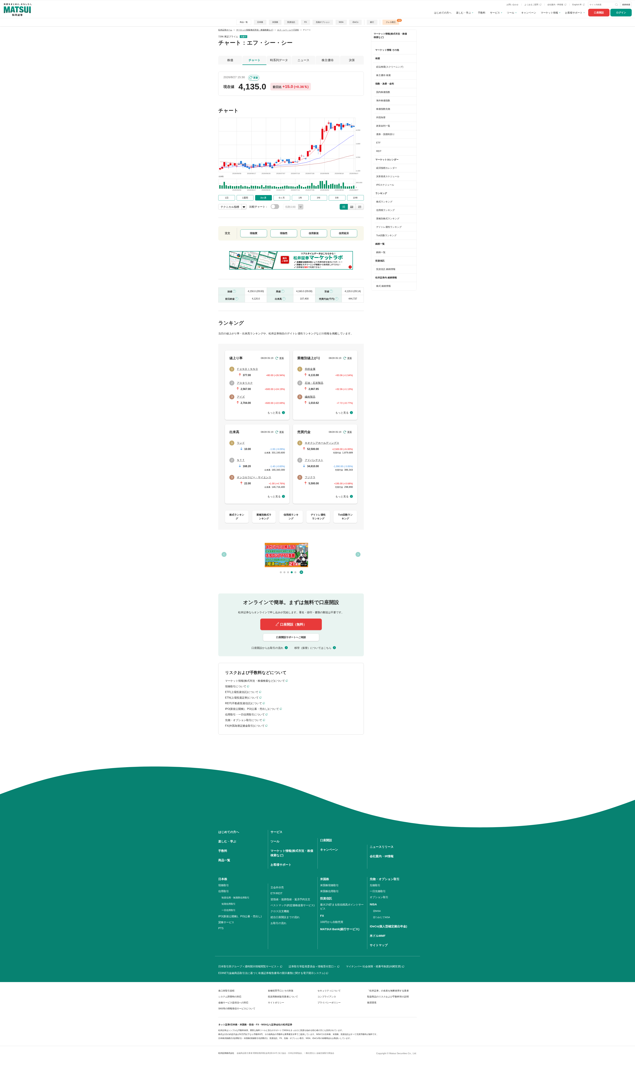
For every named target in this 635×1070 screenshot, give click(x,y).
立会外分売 (277, 887)
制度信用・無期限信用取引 (235, 897)
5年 (337, 197)
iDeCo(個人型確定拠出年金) (388, 926)
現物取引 (223, 885)
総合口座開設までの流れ (285, 917)
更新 (255, 77)
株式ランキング (384, 201)
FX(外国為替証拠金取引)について (245, 725)
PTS (221, 928)
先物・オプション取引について (243, 720)
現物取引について (235, 686)
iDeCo (355, 22)
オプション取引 (379, 897)
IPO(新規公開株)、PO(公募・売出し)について (252, 708)
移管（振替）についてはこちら (312, 647)
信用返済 (344, 233)
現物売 (283, 233)
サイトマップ (379, 945)
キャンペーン (528, 12)
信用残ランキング (385, 210)
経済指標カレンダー (386, 168)
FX (305, 22)
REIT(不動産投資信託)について (243, 703)
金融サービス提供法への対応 (233, 1002)
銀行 (372, 22)
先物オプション (323, 22)
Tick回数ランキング (386, 235)
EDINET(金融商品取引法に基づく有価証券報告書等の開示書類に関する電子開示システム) (271, 973)
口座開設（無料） (293, 624)
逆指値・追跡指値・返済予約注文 (290, 899)
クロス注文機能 (280, 911)
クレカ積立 (391, 22)
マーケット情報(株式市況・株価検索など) (390, 35)
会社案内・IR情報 (555, 4)
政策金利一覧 (383, 125)
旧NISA (377, 911)
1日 (227, 197)
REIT (378, 151)
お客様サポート (573, 12)
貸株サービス (226, 922)
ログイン (621, 12)
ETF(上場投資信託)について (241, 692)
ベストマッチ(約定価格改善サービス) (293, 905)
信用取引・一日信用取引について (245, 714)
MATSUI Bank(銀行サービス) (339, 929)
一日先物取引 (378, 891)
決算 (352, 60)
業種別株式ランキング (387, 218)
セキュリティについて (329, 990)
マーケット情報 (549, 12)
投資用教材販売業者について (283, 996)
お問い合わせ (512, 4)
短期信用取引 (228, 904)
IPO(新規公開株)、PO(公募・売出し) (240, 916)
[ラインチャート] (360, 207)
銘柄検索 (626, 4)
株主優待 (328, 60)
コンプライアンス (327, 996)
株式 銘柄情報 (383, 286)
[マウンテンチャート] (352, 207)
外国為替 (380, 117)
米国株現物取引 (329, 885)
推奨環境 (371, 1002)
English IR (577, 4)
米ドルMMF (377, 935)
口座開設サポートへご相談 (291, 637)
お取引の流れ (278, 923)
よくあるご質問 (531, 4)
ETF (378, 142)
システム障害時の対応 (229, 996)
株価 (230, 60)
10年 (355, 197)
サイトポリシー (276, 1002)
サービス (495, 12)
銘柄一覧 (380, 252)
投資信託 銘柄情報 (385, 269)
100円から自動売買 (331, 922)
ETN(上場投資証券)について (242, 697)
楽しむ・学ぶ (463, 12)
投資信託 (291, 22)
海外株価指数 (383, 100)
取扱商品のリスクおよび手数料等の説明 (388, 996)
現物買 (253, 233)
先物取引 (375, 885)
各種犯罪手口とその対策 (280, 990)
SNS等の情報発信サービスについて (236, 1008)
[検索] (617, 4)
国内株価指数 (383, 92)
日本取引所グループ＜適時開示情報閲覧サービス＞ (248, 966)
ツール (510, 12)
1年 (300, 197)
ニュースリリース (382, 846)
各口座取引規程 (226, 990)
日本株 (260, 22)
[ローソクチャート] (344, 207)
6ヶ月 (282, 197)
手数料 (481, 12)
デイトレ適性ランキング (389, 227)
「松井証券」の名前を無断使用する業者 (388, 990)
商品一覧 (244, 22)
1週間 (245, 197)
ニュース (303, 60)
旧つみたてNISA (381, 917)
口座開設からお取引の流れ (267, 647)
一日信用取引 (228, 910)
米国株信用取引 (329, 891)
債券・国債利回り (385, 134)
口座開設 (599, 12)
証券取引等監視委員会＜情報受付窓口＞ (312, 966)
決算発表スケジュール (387, 176)
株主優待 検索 (383, 75)
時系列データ (279, 60)
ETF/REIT (276, 893)
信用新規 (314, 233)
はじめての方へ (442, 12)
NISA (341, 22)
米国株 (275, 22)
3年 (318, 197)
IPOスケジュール (385, 184)
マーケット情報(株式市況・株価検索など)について (255, 680)
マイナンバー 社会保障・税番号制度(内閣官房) (373, 966)
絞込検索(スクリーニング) (389, 66)
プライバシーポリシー (329, 1002)
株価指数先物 (383, 109)
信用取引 (223, 891)
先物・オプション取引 (385, 879)
